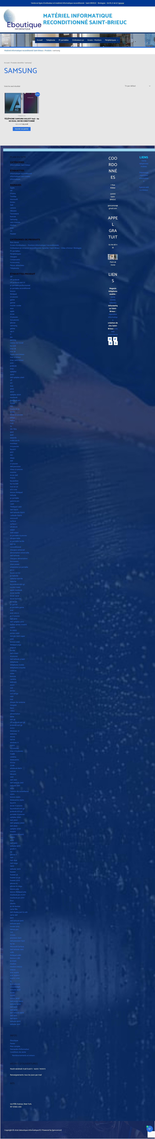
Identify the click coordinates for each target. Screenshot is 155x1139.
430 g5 (12, 719)
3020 (12, 391)
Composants (15, 259)
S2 (11, 426)
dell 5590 (13, 843)
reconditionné (15, 547)
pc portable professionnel (20, 285)
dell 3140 (13, 779)
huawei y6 (14, 874)
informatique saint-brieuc (20, 176)
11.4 (11, 406)
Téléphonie (50, 40)
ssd (11, 687)
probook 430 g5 (16, 725)
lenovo (12, 291)
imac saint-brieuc (17, 360)
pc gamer (14, 604)
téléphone (14, 662)
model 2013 (14, 926)
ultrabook (14, 526)
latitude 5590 (15, 846)
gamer (12, 302)
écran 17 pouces (16, 805)
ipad (11, 434)
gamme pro (14, 501)
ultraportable (15, 538)
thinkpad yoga (15, 644)
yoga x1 (13, 647)
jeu (11, 337)
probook (13, 365)
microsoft (14, 199)
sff (11, 380)
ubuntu (12, 903)
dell (11, 460)
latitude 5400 (15, 1004)
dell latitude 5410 (17, 920)
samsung (13, 325)
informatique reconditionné (21, 173)
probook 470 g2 (16, 811)
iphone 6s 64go (16, 886)
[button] (117, 40)
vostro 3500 (15, 998)
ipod (11, 432)
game (12, 299)
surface (13, 521)
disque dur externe (17, 702)
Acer (12, 228)
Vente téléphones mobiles (143, 163)
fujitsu (12, 420)
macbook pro (15, 400)
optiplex (13, 371)
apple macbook (16, 590)
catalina (13, 756)
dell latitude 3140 (17, 782)
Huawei (13, 233)
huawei (13, 871)
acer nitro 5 (14, 613)
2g (11, 851)
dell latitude (15, 555)
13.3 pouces (14, 748)
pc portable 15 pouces (18, 535)
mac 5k (13, 351)
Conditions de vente (18, 1052)
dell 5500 (13, 1018)
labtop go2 (14, 929)
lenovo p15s (14, 889)
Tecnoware (14, 213)
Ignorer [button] (121, 3)
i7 (10, 334)
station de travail (16, 342)
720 (11, 932)
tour (11, 386)
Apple (12, 187)
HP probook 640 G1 (17, 282)
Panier (12, 1043)
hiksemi (13, 774)
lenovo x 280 (15, 958)
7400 (12, 866)
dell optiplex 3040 (17, 377)
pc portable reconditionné (20, 288)
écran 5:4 (13, 601)
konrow (13, 216)
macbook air (15, 409)
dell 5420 (13, 1007)
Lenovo (13, 207)
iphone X (13, 854)
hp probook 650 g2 (17, 584)
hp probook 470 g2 (17, 808)
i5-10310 (13, 961)
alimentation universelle (19, 552)
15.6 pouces (14, 320)
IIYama (13, 193)
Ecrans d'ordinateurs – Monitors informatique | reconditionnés (34, 245)
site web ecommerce (113, 331)
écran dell (14, 475)
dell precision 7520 (17, 940)
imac (12, 368)
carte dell (14, 915)
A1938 (12, 403)
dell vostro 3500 (16, 1001)
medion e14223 (16, 966)
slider (12, 673)
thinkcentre (14, 759)
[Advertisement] (48, 1092)
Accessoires (15, 262)
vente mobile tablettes (112, 300)
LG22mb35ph (15, 986)
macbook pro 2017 (17, 897)
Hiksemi (13, 210)
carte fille (14, 909)
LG (11, 231)
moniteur (13, 443)
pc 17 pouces (15, 616)
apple (12, 311)
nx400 (12, 627)
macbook (13, 397)
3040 (12, 374)
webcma (13, 733)
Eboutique (14, 1040)
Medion (13, 225)
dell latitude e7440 (17, 659)
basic (12, 708)
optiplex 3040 (15, 828)
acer (11, 610)
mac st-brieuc (15, 357)
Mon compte (15, 1046)
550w (12, 716)
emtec (12, 690)
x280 (12, 952)
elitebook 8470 (16, 768)
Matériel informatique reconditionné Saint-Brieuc (85, 19)
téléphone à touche (17, 667)
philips (12, 417)
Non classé (14, 242)
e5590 (12, 837)
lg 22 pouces (15, 984)
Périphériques (110, 40)
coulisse (13, 670)
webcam (13, 682)
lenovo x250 (15, 642)
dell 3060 (14, 820)
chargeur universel (17, 549)
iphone (12, 322)
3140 (12, 777)
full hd (12, 739)
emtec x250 (14, 633)
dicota (12, 736)
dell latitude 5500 (17, 1012)
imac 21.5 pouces (16, 751)
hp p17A (13, 802)
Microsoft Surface (17, 946)
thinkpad (13, 294)
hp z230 (13, 345)
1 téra (12, 710)
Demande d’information (19, 1049)
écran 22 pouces (16, 414)
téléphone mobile (17, 664)
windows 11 (14, 742)
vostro (12, 995)
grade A (13, 848)
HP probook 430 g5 (17, 722)
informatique (15, 179)
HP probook (14, 279)
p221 (11, 452)
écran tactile (15, 593)
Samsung (13, 219)
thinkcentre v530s (17, 800)
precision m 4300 (17, 834)
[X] (115, 339)
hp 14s (12, 943)
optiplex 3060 (15, 817)
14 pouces (14, 656)
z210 (11, 363)
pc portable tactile (17, 541)
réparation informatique (112, 317)
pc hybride (14, 575)
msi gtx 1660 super (17, 636)
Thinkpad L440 (16, 506)
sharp (12, 458)
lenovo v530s (15, 797)
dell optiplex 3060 (17, 823)
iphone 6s (14, 883)
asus (12, 308)
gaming (13, 340)
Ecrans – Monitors (94, 40)
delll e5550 (14, 532)
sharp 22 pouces (16, 469)
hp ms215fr (14, 483)
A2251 (12, 992)
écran (12, 314)
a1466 (12, 411)
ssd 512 (13, 771)
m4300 (13, 831)
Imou (12, 788)
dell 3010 (13, 618)
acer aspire (14, 972)
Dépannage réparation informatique (143, 177)
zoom (12, 685)
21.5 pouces (14, 446)
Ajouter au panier (21, 128)
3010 (12, 389)
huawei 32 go (15, 877)
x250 (12, 639)
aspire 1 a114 (15, 978)
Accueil (39, 40)
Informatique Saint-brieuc (20, 165)
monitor (13, 472)
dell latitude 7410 (17, 949)
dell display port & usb (18, 912)
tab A (12, 331)
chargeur (13, 256)
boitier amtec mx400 (18, 624)
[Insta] (110, 343)
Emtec (12, 202)
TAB (11, 423)
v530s (12, 794)
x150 (11, 696)
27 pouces (14, 463)
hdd (11, 699)
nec (11, 455)
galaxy (12, 328)
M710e (12, 762)
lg (10, 981)
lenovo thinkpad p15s (18, 892)
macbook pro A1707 (17, 894)
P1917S (12, 478)
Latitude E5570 (16, 515)
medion (13, 963)
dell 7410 (13, 1015)
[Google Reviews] (116, 343)
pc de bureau (15, 906)
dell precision (15, 466)
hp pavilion (14, 480)
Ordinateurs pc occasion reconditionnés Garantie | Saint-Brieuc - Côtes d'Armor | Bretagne (45, 248)
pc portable (14, 498)
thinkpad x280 (15, 955)
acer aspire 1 (15, 975)
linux (12, 900)
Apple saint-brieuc (17, 354)
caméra (13, 679)
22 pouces (14, 296)
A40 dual (13, 860)
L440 (12, 503)
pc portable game (17, 607)
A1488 (12, 754)
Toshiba (13, 196)
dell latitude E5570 (17, 512)
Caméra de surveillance (19, 791)
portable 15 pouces (17, 814)
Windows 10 (14, 731)
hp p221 (13, 449)
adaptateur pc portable (19, 567)
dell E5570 (14, 509)
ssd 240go (14, 693)
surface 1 (13, 524)
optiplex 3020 (15, 394)
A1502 (12, 745)
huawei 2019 (15, 880)
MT (11, 383)
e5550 (12, 529)
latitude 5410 (15, 923)
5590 (12, 840)
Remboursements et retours (23, 1055)
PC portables (64, 40)
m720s (12, 935)
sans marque (15, 222)
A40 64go (14, 863)
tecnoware (14, 561)
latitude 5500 (15, 1021)
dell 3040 (14, 826)
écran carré (14, 595)
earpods (13, 437)
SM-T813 (13, 429)
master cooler (15, 305)
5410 (12, 917)
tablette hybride (16, 578)
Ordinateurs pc (78, 40)
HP (11, 190)
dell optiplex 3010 (17, 621)
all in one (13, 489)
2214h (12, 765)
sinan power (15, 564)
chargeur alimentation (19, 558)
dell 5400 (14, 1009)
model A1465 (15, 587)
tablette (13, 581)
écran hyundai (15, 598)
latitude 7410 (15, 1024)
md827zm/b (14, 440)
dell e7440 (14, 653)
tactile (12, 650)
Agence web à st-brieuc (144, 189)
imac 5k (13, 348)
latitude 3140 (15, 785)
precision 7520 (15, 938)
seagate (13, 705)
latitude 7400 (15, 869)
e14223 (12, 969)
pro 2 (12, 570)
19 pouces (14, 317)
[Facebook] (110, 339)
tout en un (14, 486)
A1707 (12, 728)
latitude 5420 (15, 989)
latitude (13, 495)
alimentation (15, 713)
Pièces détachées (17, 265)
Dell (11, 205)
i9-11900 (13, 630)
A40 (11, 857)
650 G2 (13, 544)
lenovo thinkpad (16, 492)
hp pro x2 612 (15, 573)
